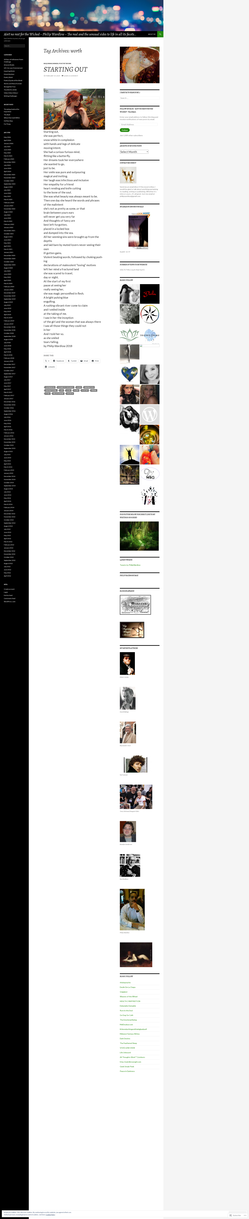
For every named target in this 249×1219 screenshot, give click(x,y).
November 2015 (9, 442)
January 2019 (8, 324)
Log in (6, 592)
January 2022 (8, 227)
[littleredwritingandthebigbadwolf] (129, 394)
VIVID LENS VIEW (127, 1048)
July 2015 (7, 455)
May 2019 (7, 311)
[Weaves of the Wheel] (150, 314)
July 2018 (7, 343)
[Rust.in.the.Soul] (129, 354)
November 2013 (9, 517)
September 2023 (9, 184)
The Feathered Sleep (128, 1043)
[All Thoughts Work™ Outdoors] (129, 454)
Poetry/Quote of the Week (13, 80)
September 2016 (9, 411)
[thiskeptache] (129, 294)
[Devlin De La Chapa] (150, 294)
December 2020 (9, 255)
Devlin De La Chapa (127, 987)
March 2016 (8, 430)
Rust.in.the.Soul (126, 1010)
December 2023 (9, 175)
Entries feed (8, 595)
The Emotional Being (128, 1020)
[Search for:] (140, 98)
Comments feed (9, 598)
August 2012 (8, 563)
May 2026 (7, 137)
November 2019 (9, 296)
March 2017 (8, 392)
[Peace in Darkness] (150, 495)
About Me (151, 34)
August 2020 (8, 268)
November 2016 (9, 405)
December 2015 (9, 439)
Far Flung (7, 124)
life (61, 390)
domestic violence (65, 387)
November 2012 (9, 554)
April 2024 (7, 171)
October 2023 (9, 181)
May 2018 (7, 349)
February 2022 (9, 224)
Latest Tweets (126, 560)
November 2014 (9, 479)
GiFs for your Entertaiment (13, 68)
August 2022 (8, 212)
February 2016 (9, 433)
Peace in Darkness (127, 1071)
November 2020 (9, 259)
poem (76, 390)
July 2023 (7, 190)
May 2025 (7, 153)
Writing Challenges (10, 96)
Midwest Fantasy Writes (130, 1034)
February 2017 (9, 395)
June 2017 (7, 383)
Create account (9, 589)
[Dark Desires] (129, 419)
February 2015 (9, 470)
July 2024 (7, 165)
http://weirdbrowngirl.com (130, 1062)
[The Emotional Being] (129, 374)
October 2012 (9, 557)
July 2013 (7, 529)
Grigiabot (123, 992)
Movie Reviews (9, 74)
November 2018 (9, 330)
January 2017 (8, 399)
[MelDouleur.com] (150, 374)
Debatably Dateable (128, 1006)
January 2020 (8, 290)
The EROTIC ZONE (10, 90)
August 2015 (8, 451)
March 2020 (8, 283)
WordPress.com (9, 602)
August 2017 (8, 377)
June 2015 (7, 458)
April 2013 (7, 539)
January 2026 (8, 143)
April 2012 (7, 576)
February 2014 (9, 507)
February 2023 (9, 203)
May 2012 (7, 573)
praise (94, 390)
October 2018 (9, 333)
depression (50, 387)
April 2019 (7, 315)
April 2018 (7, 352)
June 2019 (7, 308)
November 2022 (9, 209)
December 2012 (9, 551)
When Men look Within (12, 118)
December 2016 (9, 402)
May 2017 (7, 386)
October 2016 (9, 408)
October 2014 (9, 483)
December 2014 (9, 476)
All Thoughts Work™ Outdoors (132, 1057)
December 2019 (9, 293)
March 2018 (8, 355)
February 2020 (9, 287)
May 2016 (7, 423)
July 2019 (7, 305)
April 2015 (7, 464)
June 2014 (7, 495)
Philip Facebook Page (129, 575)
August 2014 (8, 489)
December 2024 (9, 162)
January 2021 (8, 252)
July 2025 (7, 147)
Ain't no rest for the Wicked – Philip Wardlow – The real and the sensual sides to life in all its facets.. (70, 34)
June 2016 (7, 420)
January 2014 (8, 511)
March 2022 (8, 221)
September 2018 (9, 336)
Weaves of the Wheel (128, 996)
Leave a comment (71, 76)
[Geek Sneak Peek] (129, 475)
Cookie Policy (50, 1215)
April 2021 (7, 246)
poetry (85, 390)
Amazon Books (9, 65)
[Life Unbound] (150, 454)
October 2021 (9, 234)
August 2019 (8, 302)
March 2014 (8, 504)
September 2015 (9, 448)
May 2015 (7, 461)
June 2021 (7, 240)
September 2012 (9, 560)
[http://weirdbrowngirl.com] (150, 475)
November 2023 (9, 178)
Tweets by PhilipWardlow (130, 565)
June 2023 (7, 193)
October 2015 (9, 445)
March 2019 (8, 318)
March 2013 (8, 542)
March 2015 (8, 467)
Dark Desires (125, 1038)
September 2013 (9, 523)
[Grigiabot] (129, 314)
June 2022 (7, 218)
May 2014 (7, 498)
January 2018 (8, 361)
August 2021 (8, 237)
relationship (58, 393)
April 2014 (7, 501)
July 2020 (7, 271)
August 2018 (8, 339)
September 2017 (9, 374)
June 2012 (7, 570)
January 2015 (8, 473)
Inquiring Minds (51, 63)
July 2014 (7, 492)
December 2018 (9, 327)
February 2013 (9, 545)
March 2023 (8, 199)
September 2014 (9, 486)
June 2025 (7, 150)
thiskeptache (125, 982)
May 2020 (7, 277)
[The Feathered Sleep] (150, 414)
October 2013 (9, 520)
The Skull (7, 115)
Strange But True (9, 87)
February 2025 (9, 159)
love (69, 390)
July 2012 (7, 567)
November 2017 (9, 367)
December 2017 (9, 364)
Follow (125, 130)
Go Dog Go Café (126, 1015)
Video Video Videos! (11, 93)
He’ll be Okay (8, 121)
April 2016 (7, 427)
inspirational (51, 390)
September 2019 (9, 299)
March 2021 (8, 249)
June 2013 (7, 532)
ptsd (48, 393)
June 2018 (7, 346)
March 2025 (8, 156)
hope (79, 387)
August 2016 (8, 414)
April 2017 (7, 389)
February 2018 (9, 358)
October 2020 (9, 262)
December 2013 (9, 514)
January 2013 (8, 548)
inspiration (89, 387)
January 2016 (8, 436)
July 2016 (7, 417)
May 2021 (7, 243)
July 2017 (7, 380)
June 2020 (7, 274)
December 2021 (9, 231)
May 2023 (7, 196)
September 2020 (9, 265)
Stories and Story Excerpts (13, 84)
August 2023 (8, 187)
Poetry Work (65, 63)
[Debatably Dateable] (150, 334)
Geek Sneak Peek (127, 1066)
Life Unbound (125, 1052)
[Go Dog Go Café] (150, 354)
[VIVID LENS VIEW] (149, 434)
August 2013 (8, 526)
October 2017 (9, 371)
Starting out (65, 69)
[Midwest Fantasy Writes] (150, 394)
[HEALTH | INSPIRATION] (129, 334)
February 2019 (9, 321)
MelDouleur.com (126, 1024)
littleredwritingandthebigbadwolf (133, 1029)
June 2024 (7, 168)
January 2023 (8, 206)
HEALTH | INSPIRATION (130, 1001)
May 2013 (7, 535)
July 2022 (7, 215)
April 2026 (7, 140)
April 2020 (7, 280)
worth (70, 393)
